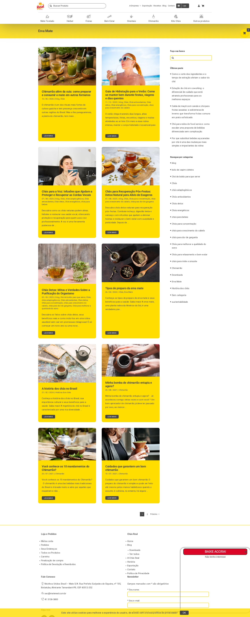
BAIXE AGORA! (215, 551)
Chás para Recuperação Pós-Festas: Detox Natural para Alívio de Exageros (128, 193)
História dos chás (63, 392)
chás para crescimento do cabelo (188, 230)
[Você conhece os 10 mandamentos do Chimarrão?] (67, 444)
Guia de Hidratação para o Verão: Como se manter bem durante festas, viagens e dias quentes (130, 95)
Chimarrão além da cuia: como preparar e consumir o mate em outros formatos (66, 93)
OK (184, 612)
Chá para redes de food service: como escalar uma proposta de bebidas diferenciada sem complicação (191, 128)
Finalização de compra (52, 560)
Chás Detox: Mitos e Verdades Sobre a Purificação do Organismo (66, 291)
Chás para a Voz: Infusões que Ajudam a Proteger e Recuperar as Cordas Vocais (67, 193)
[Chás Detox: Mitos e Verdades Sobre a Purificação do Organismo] (67, 264)
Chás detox (59, 202)
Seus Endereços (49, 549)
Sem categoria (179, 295)
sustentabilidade (180, 302)
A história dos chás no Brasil (59, 388)
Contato (131, 569)
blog (57, 99)
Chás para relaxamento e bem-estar (189, 254)
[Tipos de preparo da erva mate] (131, 263)
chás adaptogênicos (75, 199)
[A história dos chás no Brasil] (67, 363)
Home (130, 541)
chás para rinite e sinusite (184, 261)
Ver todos (134, 554)
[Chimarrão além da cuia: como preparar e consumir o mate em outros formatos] (67, 66)
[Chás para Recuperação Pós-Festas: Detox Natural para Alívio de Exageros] (131, 166)
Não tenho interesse (215, 557)
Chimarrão (123, 390)
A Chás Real (133, 558)
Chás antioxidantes (137, 102)
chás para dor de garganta (142, 202)
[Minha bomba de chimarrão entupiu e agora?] (131, 360)
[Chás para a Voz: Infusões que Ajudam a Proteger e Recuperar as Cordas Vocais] (67, 166)
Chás (62, 99)
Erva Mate (128, 292)
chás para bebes (180, 217)
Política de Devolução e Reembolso (58, 564)
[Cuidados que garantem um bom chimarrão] (131, 444)
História (131, 562)
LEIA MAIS (48, 136)
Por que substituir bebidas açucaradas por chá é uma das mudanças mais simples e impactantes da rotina (190, 142)
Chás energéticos (118, 105)
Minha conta (47, 541)
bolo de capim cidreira (183, 170)
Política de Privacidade (138, 573)
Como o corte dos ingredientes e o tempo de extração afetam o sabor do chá (191, 78)
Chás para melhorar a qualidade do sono (189, 246)
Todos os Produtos (50, 552)
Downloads (177, 275)
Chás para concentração (137, 105)
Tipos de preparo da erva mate (124, 288)
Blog (129, 545)
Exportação (132, 565)
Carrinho (45, 556)
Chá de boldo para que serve (72, 297)
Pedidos (45, 545)
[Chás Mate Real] (40, 2)
